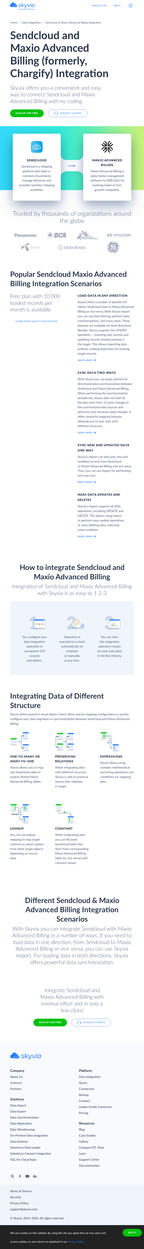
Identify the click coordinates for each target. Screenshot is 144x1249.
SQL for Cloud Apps (23, 1159)
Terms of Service (21, 1191)
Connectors (86, 1088)
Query (83, 1082)
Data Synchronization (24, 1117)
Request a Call (99, 5)
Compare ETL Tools (91, 1147)
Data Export (18, 1111)
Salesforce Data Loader (25, 1147)
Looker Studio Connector (95, 1107)
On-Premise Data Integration (29, 1135)
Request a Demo (71, 113)
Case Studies (87, 1135)
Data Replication (21, 1123)
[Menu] (130, 5)
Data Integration (31, 22)
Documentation (89, 1165)
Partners (15, 1088)
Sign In (117, 5)
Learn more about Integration (36, 321)
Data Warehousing (22, 1129)
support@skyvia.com (23, 1209)
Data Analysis (19, 1141)
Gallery (83, 1141)
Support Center (89, 1159)
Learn (82, 1153)
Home (13, 22)
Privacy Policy (19, 1203)
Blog (82, 1129)
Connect (84, 1101)
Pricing (83, 1113)
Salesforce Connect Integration (30, 1153)
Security (15, 1197)
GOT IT (132, 1233)
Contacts (16, 1082)
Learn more (85, 360)
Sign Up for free (27, 113)
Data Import (18, 1105)
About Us (16, 1076)
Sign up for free (50, 1022)
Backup (84, 1094)
